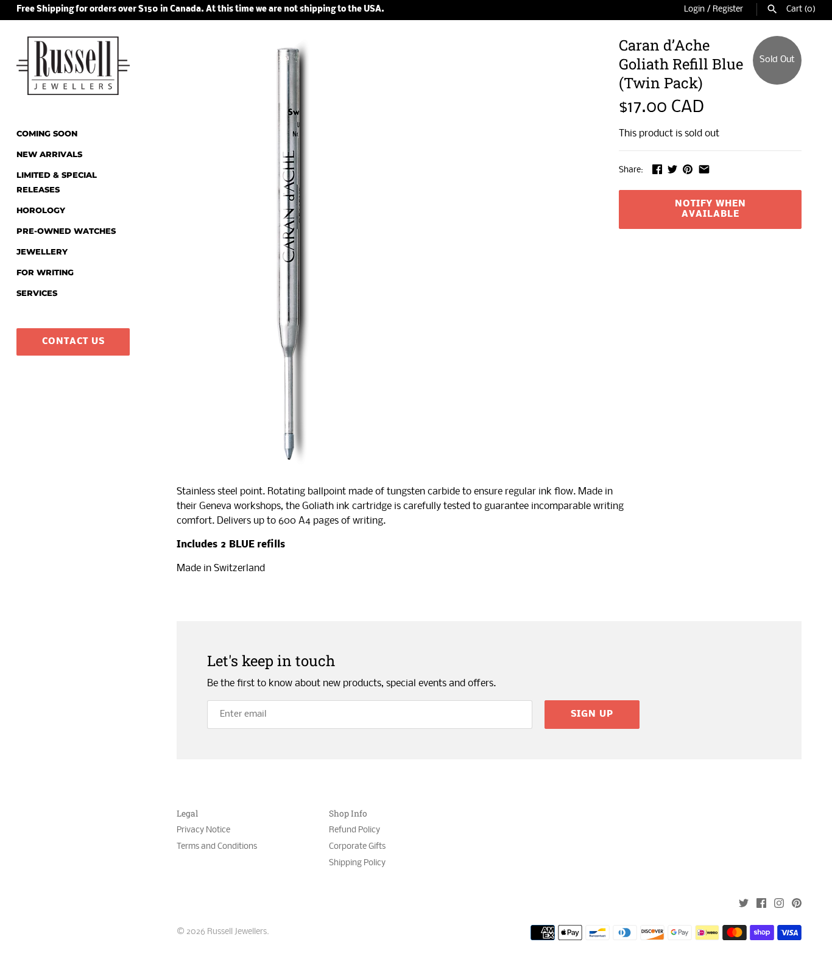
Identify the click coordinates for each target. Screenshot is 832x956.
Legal (187, 814)
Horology (40, 210)
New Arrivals (49, 154)
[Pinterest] (797, 904)
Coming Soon (46, 133)
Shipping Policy (357, 863)
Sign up (592, 714)
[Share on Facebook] (657, 169)
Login (694, 9)
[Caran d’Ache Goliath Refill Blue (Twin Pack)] (288, 254)
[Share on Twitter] (672, 169)
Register (728, 9)
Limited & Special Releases (56, 182)
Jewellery (42, 251)
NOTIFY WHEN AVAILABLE (710, 209)
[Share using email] (704, 169)
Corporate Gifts (357, 846)
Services (36, 293)
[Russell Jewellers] (73, 66)
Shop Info (348, 814)
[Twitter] (744, 904)
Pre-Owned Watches (66, 231)
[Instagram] (779, 904)
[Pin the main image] (688, 169)
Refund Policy (354, 830)
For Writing (45, 272)
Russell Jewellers (237, 932)
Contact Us (73, 341)
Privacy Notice (203, 830)
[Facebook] (761, 904)
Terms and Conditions (217, 846)
